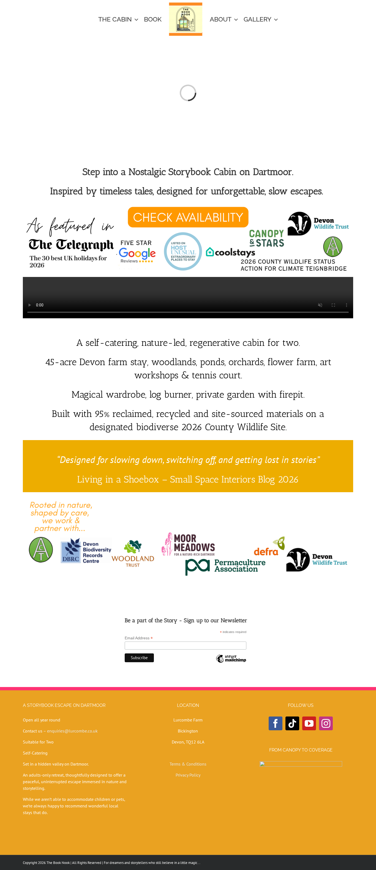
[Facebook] (275, 723)
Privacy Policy (188, 775)
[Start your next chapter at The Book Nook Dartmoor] (188, 205)
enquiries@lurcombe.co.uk (72, 731)
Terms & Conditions (188, 764)
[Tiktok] (292, 723)
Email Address (139, 638)
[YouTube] (309, 723)
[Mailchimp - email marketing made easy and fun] (231, 663)
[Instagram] (326, 723)
